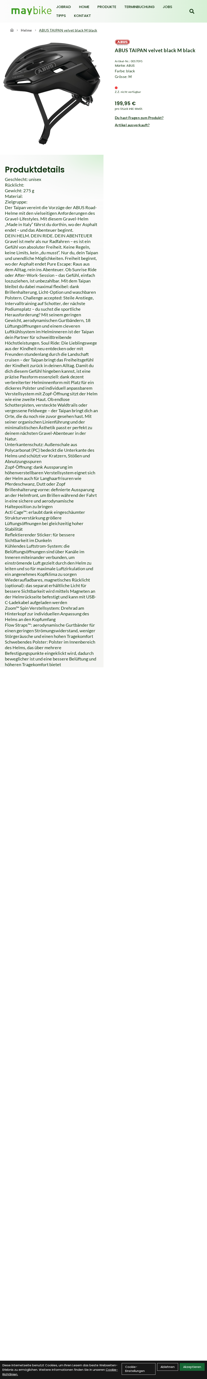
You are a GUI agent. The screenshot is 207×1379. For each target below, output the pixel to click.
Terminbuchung (139, 6)
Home (84, 6)
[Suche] (192, 11)
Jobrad (63, 6)
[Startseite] (12, 30)
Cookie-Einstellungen (135, 1369)
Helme (26, 30)
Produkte (106, 6)
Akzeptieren (192, 1367)
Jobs (167, 6)
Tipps (61, 15)
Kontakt (82, 15)
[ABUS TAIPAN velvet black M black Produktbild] (51, 94)
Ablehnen (168, 1367)
